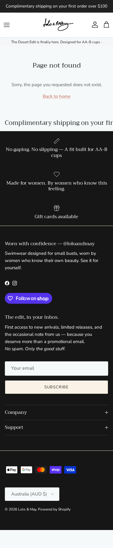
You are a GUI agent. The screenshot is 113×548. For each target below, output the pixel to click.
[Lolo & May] (56, 25)
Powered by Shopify (54, 509)
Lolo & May (27, 509)
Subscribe (56, 387)
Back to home (57, 96)
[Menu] (6, 25)
